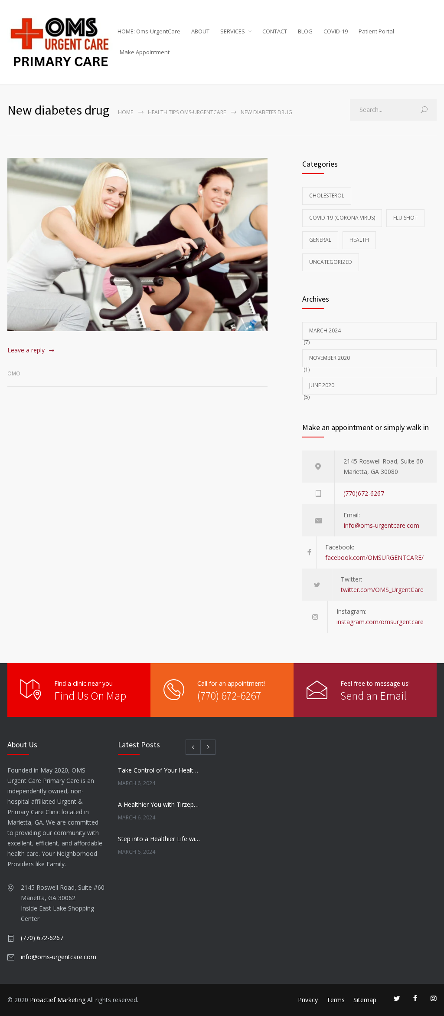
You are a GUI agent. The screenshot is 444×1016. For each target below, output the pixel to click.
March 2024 (325, 330)
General (320, 239)
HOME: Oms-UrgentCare (149, 31)
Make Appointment (145, 52)
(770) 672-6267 (229, 695)
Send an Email (373, 695)
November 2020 (329, 358)
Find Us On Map (90, 695)
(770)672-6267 (363, 493)
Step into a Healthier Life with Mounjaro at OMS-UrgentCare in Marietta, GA (159, 839)
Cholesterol (326, 195)
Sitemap (364, 1000)
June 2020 (321, 385)
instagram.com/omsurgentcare (380, 622)
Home (125, 112)
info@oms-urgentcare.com (58, 957)
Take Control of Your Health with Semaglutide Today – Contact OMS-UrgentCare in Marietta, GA (159, 770)
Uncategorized (330, 262)
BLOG (305, 31)
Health (359, 239)
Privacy (308, 1000)
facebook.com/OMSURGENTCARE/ (374, 557)
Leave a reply (26, 350)
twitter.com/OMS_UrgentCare (382, 589)
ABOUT (200, 31)
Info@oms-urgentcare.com (381, 525)
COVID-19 (335, 31)
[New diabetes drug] (137, 244)
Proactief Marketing (57, 1000)
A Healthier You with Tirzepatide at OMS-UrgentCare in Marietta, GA (159, 804)
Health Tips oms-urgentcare (187, 112)
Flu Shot (405, 217)
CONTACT (274, 31)
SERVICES (232, 31)
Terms (335, 1000)
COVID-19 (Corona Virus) (342, 217)
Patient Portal (376, 31)
